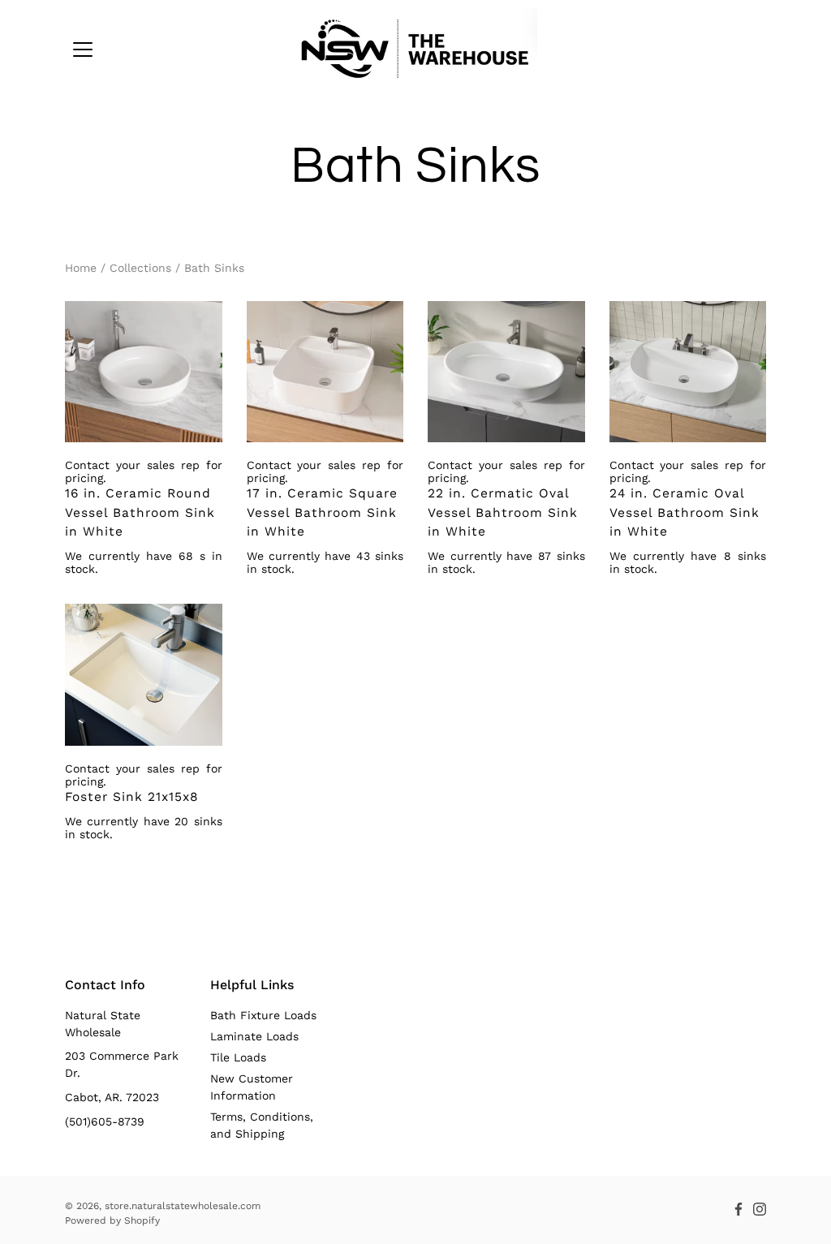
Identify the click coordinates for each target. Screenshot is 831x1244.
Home (81, 267)
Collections (140, 267)
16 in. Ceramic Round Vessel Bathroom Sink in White (140, 512)
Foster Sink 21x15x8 (132, 797)
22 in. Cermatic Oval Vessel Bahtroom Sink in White (503, 512)
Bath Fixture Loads (263, 1015)
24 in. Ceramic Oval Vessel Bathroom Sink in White (684, 512)
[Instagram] (759, 1209)
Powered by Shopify (112, 1220)
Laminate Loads (254, 1036)
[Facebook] (738, 1209)
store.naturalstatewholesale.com (182, 1206)
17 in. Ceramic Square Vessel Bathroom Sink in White (322, 512)
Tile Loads (238, 1057)
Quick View (143, 371)
